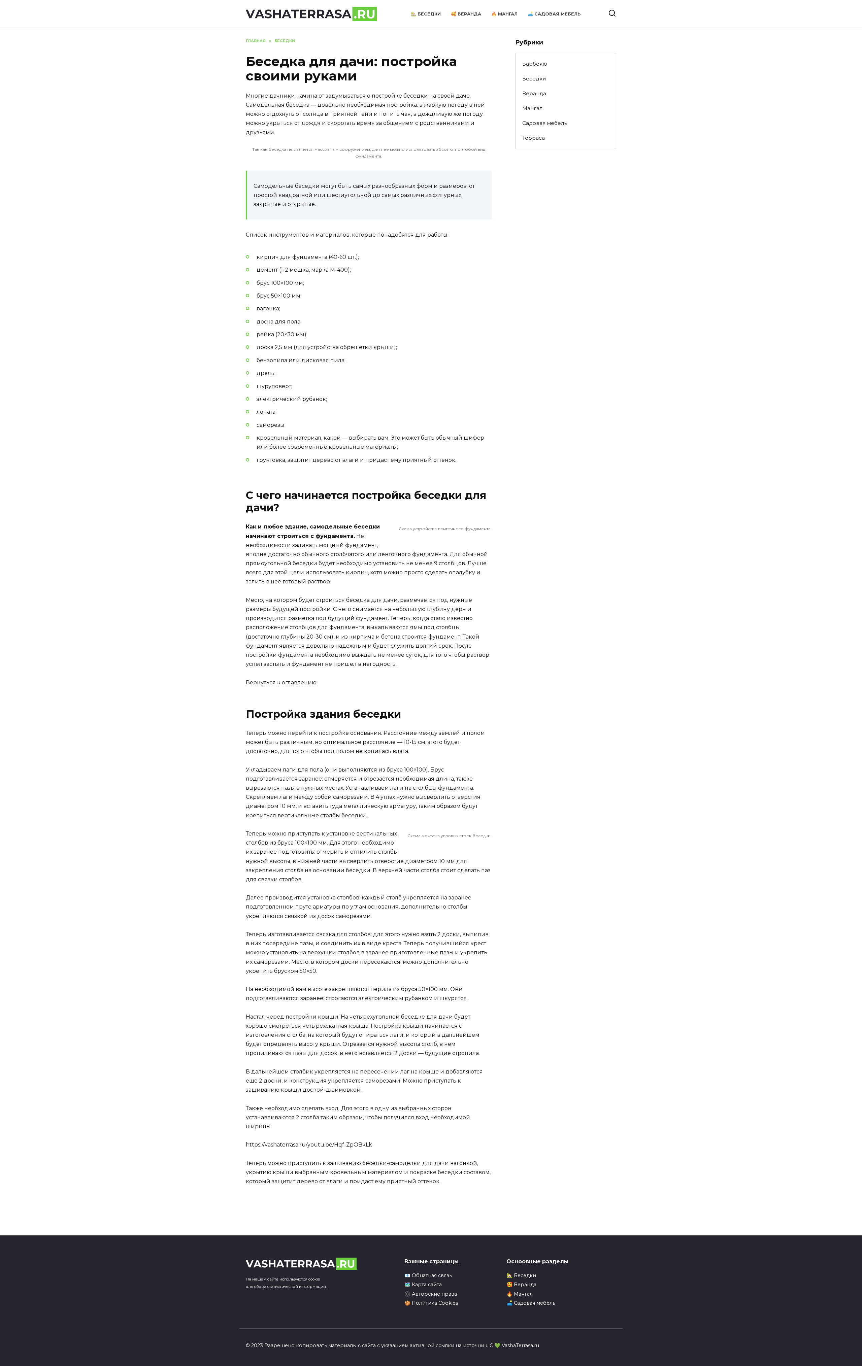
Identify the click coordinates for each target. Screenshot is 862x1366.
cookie (314, 1279)
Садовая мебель (544, 123)
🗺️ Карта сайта (423, 1285)
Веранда (534, 93)
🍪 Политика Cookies (431, 1303)
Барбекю (534, 64)
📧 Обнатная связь (428, 1275)
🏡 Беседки (426, 13)
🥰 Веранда (466, 13)
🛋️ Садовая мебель (554, 13)
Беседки (534, 78)
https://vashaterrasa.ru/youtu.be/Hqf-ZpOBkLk (309, 1144)
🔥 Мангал (504, 13)
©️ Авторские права (430, 1294)
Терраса (533, 138)
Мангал (532, 108)
